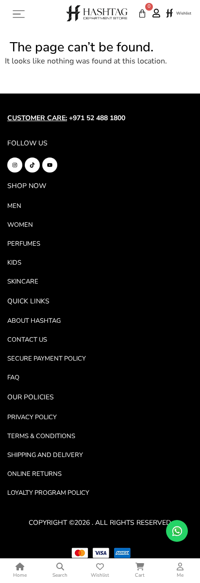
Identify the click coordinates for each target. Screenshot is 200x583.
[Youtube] (49, 165)
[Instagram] (14, 165)
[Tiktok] (32, 165)
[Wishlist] (169, 13)
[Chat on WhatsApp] (177, 531)
